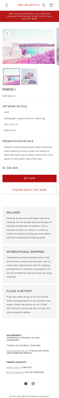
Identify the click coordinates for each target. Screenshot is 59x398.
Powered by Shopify (40, 396)
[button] (6, 5)
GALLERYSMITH (24, 396)
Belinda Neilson (15, 372)
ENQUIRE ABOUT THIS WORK (29, 189)
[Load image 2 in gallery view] (29, 76)
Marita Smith (14, 367)
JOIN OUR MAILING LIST (18, 351)
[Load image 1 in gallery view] (11, 76)
